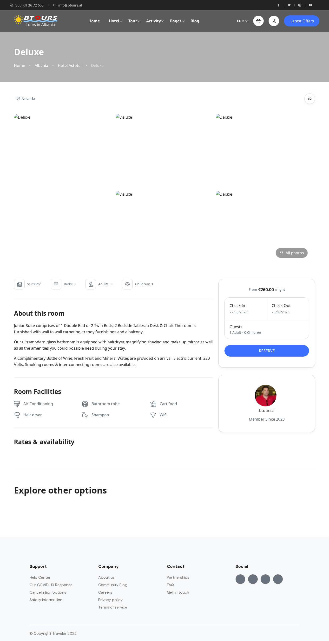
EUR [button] (240, 21)
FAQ (170, 584)
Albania (41, 65)
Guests (236, 326)
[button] (258, 21)
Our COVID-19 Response (51, 584)
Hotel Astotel (69, 65)
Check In (237, 305)
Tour (132, 21)
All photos (295, 253)
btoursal (267, 410)
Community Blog (112, 584)
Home (94, 21)
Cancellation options (48, 592)
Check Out (281, 305)
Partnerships (178, 577)
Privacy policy (110, 599)
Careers (105, 592)
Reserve (267, 350)
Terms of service (112, 607)
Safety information (46, 599)
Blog (195, 21)
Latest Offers (302, 21)
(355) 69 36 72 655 (29, 5)
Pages (175, 21)
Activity (153, 21)
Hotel (114, 21)
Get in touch (178, 592)
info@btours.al (70, 5)
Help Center (40, 577)
